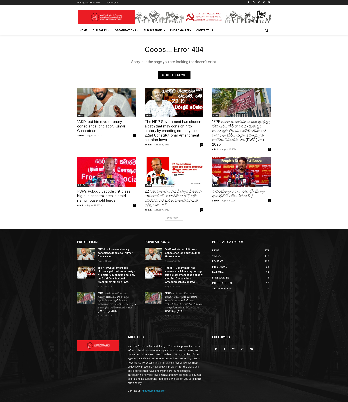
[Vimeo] (264, 3)
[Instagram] (254, 3)
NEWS (80, 115)
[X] (259, 3)
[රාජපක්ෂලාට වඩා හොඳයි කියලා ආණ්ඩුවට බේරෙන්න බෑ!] (241, 172)
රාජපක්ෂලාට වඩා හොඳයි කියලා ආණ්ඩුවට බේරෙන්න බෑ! (238, 193)
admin (80, 135)
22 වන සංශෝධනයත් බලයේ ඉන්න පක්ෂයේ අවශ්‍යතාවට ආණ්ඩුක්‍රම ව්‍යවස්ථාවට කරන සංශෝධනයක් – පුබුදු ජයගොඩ (173, 198)
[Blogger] (215, 348)
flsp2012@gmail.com (154, 390)
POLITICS (82, 185)
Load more (173, 217)
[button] (266, 30)
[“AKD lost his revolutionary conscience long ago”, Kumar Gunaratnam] (106, 102)
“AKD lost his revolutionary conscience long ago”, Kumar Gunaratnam (101, 126)
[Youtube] (269, 3)
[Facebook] (248, 3)
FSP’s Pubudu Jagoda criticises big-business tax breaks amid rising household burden (103, 196)
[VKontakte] (251, 348)
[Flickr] (233, 348)
